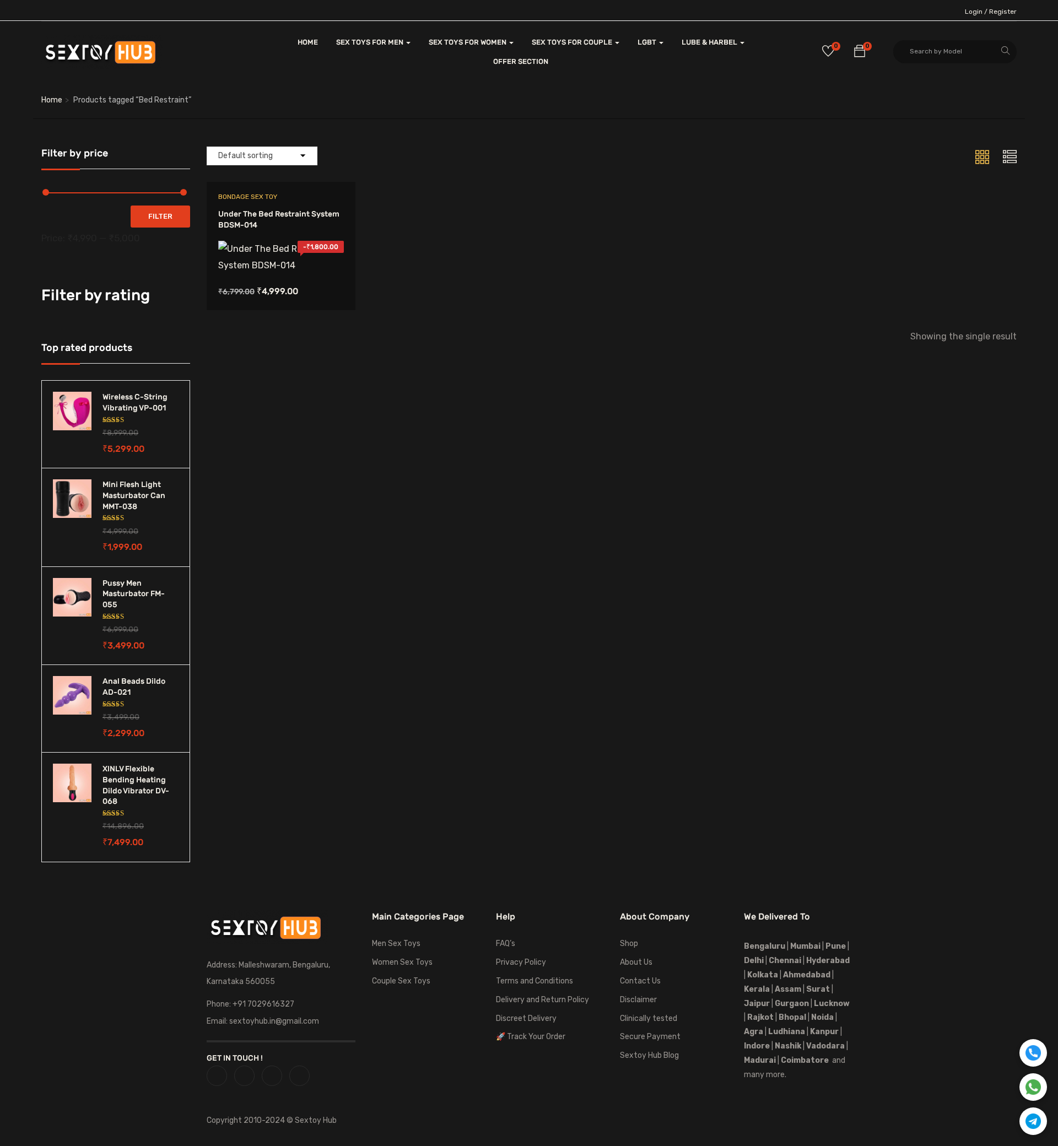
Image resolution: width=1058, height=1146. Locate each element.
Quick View (280, 245)
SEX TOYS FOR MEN (370, 42)
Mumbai (805, 946)
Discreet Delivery (526, 1018)
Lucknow (832, 1003)
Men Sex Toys (396, 943)
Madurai (760, 1060)
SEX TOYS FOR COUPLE (573, 42)
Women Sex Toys (402, 962)
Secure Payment (650, 1036)
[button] (859, 53)
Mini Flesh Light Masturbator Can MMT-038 (133, 495)
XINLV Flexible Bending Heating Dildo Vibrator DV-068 (135, 785)
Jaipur (757, 1003)
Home (51, 100)
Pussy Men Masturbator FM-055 (133, 594)
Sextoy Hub (316, 1120)
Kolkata (762, 975)
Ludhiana (786, 1031)
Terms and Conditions (534, 981)
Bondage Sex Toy (247, 197)
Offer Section (520, 61)
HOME (308, 42)
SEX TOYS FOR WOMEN (468, 42)
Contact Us (640, 981)
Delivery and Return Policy (542, 999)
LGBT (648, 42)
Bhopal (792, 1017)
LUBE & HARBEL (710, 42)
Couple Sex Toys (401, 981)
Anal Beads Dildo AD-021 (133, 687)
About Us (636, 962)
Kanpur (824, 1031)
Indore (757, 1046)
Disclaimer (638, 999)
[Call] (1033, 1053)
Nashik (788, 1046)
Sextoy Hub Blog (649, 1055)
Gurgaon (792, 1003)
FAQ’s (505, 943)
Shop (629, 943)
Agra (753, 1031)
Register (1003, 11)
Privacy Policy (521, 962)
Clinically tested (648, 1018)
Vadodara (825, 1046)
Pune (835, 946)
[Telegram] (1033, 1121)
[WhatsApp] (1033, 1087)
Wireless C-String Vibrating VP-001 (135, 402)
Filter (160, 216)
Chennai (785, 960)
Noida (822, 1017)
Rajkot (760, 1017)
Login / (976, 11)
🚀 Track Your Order (530, 1036)
